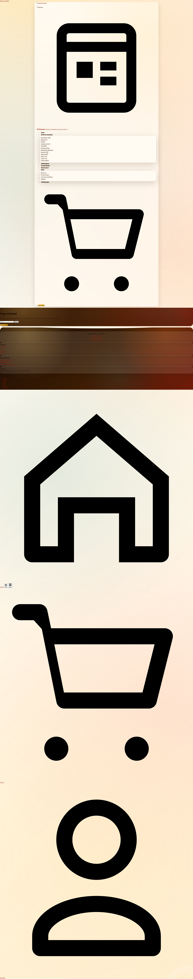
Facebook (3, 347)
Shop (42, 132)
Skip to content (4, 1)
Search (16, 321)
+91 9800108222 (96, 336)
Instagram (3, 353)
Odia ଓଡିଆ (44, 156)
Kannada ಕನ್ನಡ (45, 148)
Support (43, 179)
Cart (4, 383)
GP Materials (45, 182)
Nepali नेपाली (44, 154)
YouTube (2, 351)
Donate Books (45, 165)
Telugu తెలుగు (45, 160)
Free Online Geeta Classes (8, 364)
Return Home (4, 325)
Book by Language (46, 134)
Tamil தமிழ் (44, 158)
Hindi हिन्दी (44, 146)
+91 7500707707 (96, 338)
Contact (5, 387)
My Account (45, 167)
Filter (4, 385)
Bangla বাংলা (44, 140)
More (42, 169)
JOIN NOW (41, 305)
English (43, 142)
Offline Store (45, 163)
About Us (44, 173)
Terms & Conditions (47, 177)
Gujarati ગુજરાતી (45, 144)
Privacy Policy (45, 175)
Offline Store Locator (6, 360)
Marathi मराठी (44, 152)
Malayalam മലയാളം (47, 150)
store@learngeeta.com (96, 340)
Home (5, 379)
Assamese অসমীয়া (46, 137)
